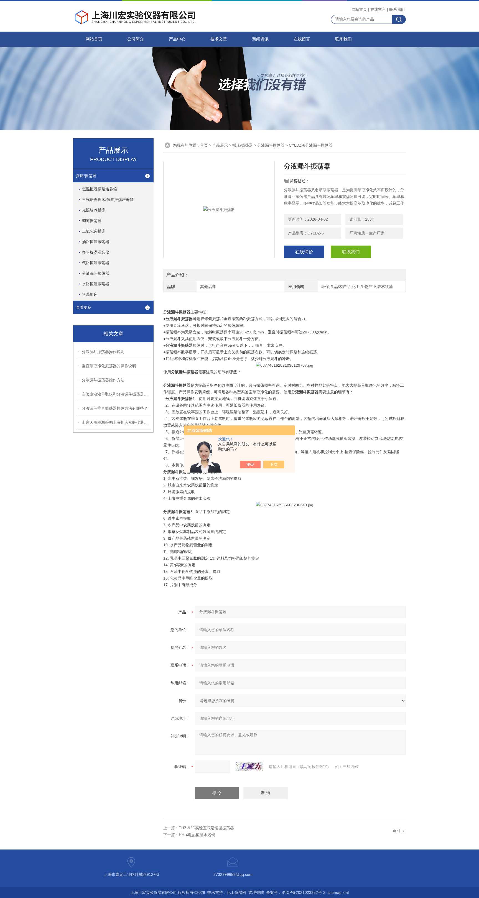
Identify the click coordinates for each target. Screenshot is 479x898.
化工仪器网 (236, 892)
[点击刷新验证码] (249, 766)
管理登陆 (256, 892)
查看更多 (83, 307)
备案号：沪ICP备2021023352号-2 (295, 892)
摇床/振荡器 (242, 145)
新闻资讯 (260, 39)
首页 (204, 145)
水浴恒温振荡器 (95, 284)
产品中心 (177, 39)
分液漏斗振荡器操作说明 (103, 351)
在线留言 (378, 9)
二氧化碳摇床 (93, 231)
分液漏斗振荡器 (270, 145)
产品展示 (220, 145)
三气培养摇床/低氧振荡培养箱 (108, 199)
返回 (396, 830)
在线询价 (304, 251)
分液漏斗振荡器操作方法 (103, 380)
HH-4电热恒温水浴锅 (197, 835)
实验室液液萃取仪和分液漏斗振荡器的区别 (116, 394)
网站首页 (359, 9)
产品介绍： (177, 274)
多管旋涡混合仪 (95, 252)
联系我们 (397, 9)
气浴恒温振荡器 (95, 263)
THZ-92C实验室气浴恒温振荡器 (206, 828)
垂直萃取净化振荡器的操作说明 (109, 366)
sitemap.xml (338, 892)
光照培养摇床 (93, 210)
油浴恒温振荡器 (95, 241)
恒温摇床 (90, 294)
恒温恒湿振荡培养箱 (99, 189)
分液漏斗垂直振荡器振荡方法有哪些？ (115, 408)
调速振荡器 (91, 220)
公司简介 (135, 39)
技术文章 (218, 39)
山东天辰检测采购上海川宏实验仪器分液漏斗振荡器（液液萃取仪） (116, 422)
